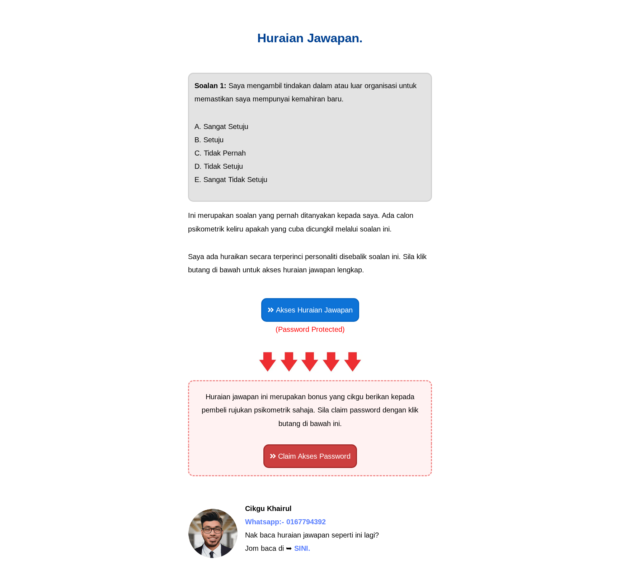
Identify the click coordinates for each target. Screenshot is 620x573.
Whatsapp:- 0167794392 (285, 522)
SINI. (302, 548)
